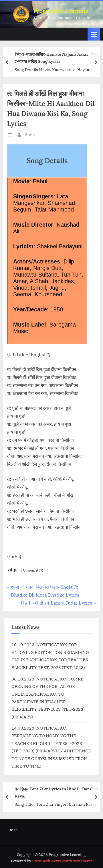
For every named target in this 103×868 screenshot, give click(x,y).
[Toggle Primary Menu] (94, 34)
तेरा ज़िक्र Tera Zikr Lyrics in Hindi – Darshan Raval (57, 792)
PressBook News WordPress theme (62, 861)
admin (29, 134)
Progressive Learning (60, 10)
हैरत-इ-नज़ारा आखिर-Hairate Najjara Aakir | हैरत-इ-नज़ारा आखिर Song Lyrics (57, 57)
